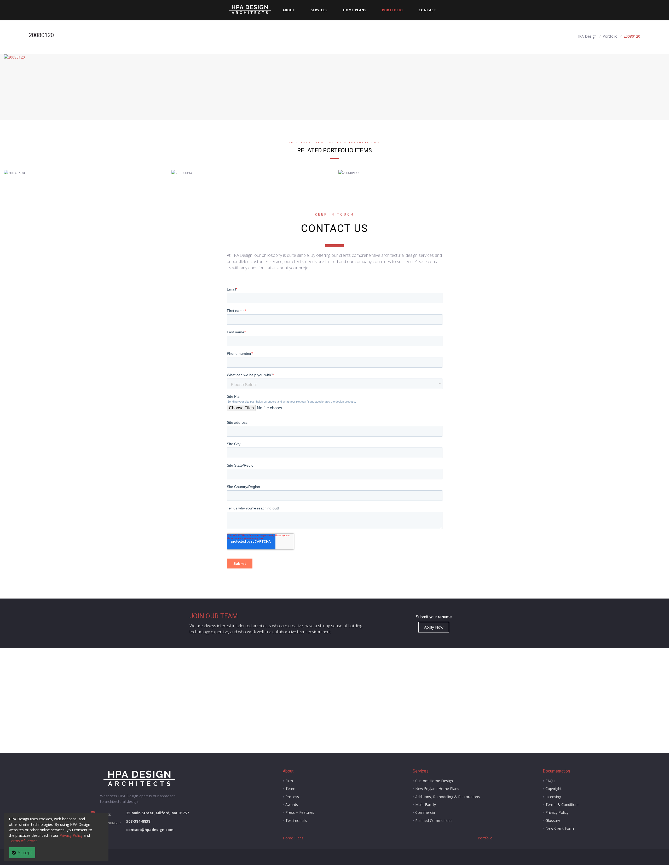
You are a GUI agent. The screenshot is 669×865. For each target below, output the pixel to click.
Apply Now (433, 627)
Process (292, 796)
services (319, 10)
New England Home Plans (437, 788)
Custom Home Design (434, 780)
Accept (24, 852)
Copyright (553, 788)
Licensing (553, 796)
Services (421, 771)
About (288, 10)
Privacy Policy (71, 835)
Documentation (556, 771)
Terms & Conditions (562, 804)
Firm (289, 780)
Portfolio (392, 10)
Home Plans (354, 10)
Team (290, 788)
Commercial (425, 812)
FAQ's (550, 780)
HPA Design (586, 36)
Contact (427, 10)
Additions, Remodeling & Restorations (447, 796)
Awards (291, 804)
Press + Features (299, 812)
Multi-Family (425, 804)
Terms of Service (23, 840)
